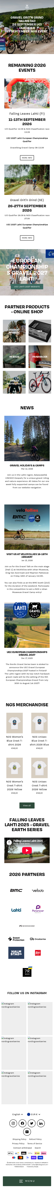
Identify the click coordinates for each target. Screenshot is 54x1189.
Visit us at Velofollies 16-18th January (27, 555)
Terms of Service (34, 1143)
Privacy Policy (18, 1143)
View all (27, 805)
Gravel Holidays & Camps (27, 465)
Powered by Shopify (32, 1167)
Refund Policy (35, 1139)
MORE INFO (27, 158)
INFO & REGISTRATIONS (27, 37)
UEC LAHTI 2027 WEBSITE (27, 286)
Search (38, 1148)
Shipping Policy (19, 1139)
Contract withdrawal (22, 1148)
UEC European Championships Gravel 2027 (27, 653)
